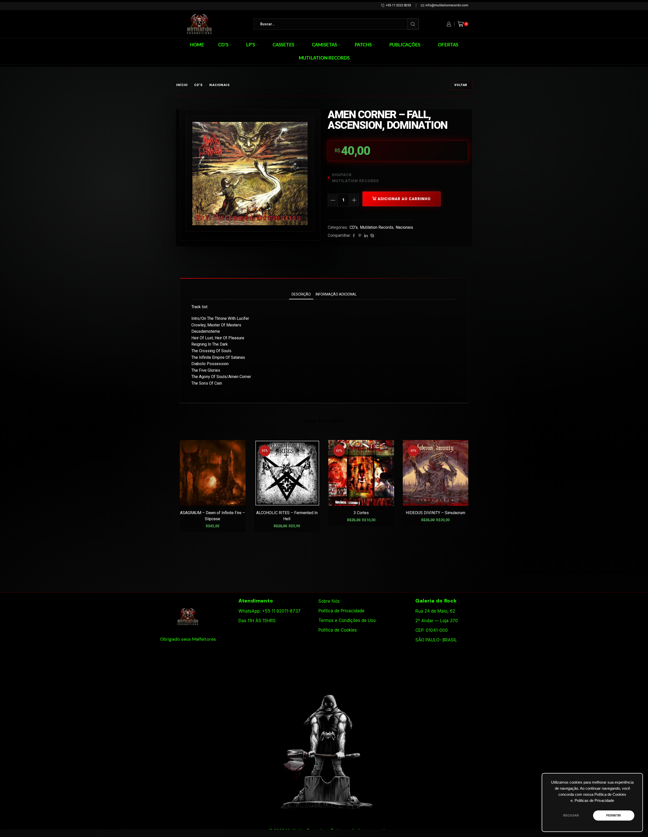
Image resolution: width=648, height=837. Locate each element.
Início (182, 85)
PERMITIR (613, 815)
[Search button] (413, 24)
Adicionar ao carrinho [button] (215, 497)
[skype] (371, 236)
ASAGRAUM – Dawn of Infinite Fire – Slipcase (212, 515)
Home (197, 44)
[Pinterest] (360, 236)
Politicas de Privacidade (594, 801)
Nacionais (219, 85)
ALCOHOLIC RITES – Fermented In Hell (287, 515)
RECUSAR (571, 815)
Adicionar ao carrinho (404, 199)
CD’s (223, 44)
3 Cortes (361, 512)
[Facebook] (354, 236)
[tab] (301, 294)
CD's (198, 85)
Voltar (460, 85)
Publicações (404, 44)
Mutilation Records (324, 57)
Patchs (363, 44)
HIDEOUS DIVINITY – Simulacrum (435, 512)
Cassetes (283, 44)
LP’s (250, 44)
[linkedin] (366, 236)
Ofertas (448, 44)
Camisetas (324, 44)
